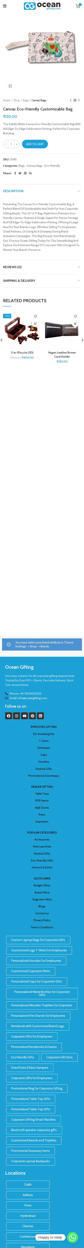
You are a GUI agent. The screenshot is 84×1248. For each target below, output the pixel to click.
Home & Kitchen (42, 867)
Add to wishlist (35, 316)
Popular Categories (42, 832)
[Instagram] (16, 715)
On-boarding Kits (43, 734)
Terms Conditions (42, 927)
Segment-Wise (42, 899)
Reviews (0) (12, 267)
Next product (79, 100)
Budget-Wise (42, 885)
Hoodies (43, 761)
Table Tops (42, 793)
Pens (42, 814)
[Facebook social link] (15, 173)
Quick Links (42, 878)
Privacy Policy (42, 920)
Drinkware (44, 748)
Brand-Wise (42, 892)
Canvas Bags (39, 100)
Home (6, 100)
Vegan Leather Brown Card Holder (62, 354)
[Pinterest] (32, 715)
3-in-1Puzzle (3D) (22, 352)
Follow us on (15, 706)
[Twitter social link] (20, 173)
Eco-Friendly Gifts (42, 860)
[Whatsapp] (72, 1237)
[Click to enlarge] (10, 86)
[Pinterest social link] (25, 173)
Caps (44, 755)
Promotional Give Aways (43, 776)
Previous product (71, 100)
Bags (26, 100)
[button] (35, 323)
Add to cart (35, 144)
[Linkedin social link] (30, 173)
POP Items (42, 800)
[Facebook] (8, 715)
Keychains (42, 821)
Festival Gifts (44, 769)
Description (13, 191)
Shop (16, 100)
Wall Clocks (42, 808)
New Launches (42, 846)
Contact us (42, 913)
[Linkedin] (40, 715)
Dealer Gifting (42, 787)
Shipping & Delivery (19, 281)
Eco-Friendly (52, 165)
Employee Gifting (44, 727)
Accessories (42, 839)
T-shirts (44, 741)
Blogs (42, 906)
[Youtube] (24, 715)
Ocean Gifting (19, 667)
